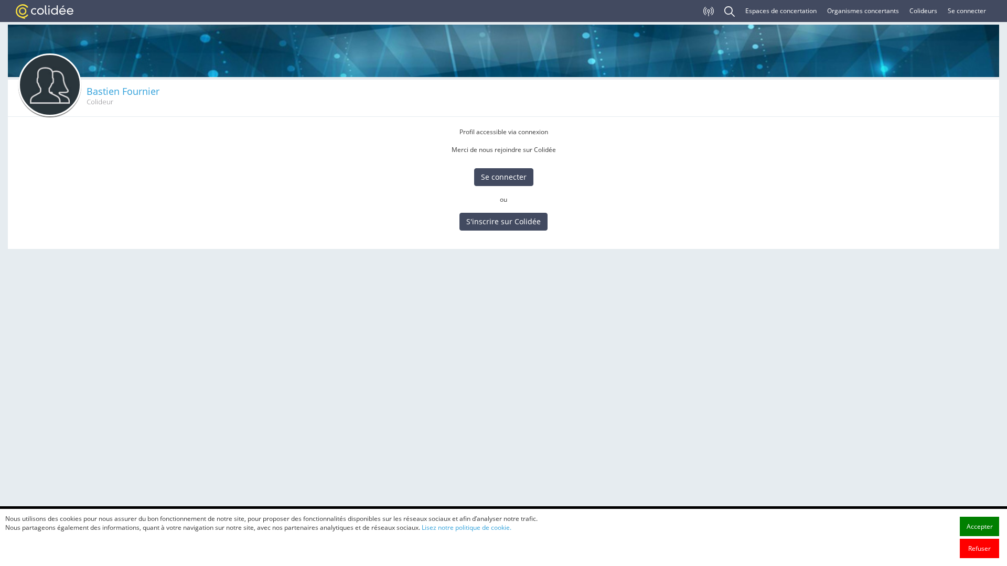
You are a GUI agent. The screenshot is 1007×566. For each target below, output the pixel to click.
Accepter (980, 526)
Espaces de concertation (781, 10)
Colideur (100, 101)
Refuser (979, 548)
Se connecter (967, 10)
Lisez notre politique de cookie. (466, 527)
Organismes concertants (863, 10)
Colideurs (923, 10)
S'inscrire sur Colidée (503, 221)
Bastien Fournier (123, 91)
